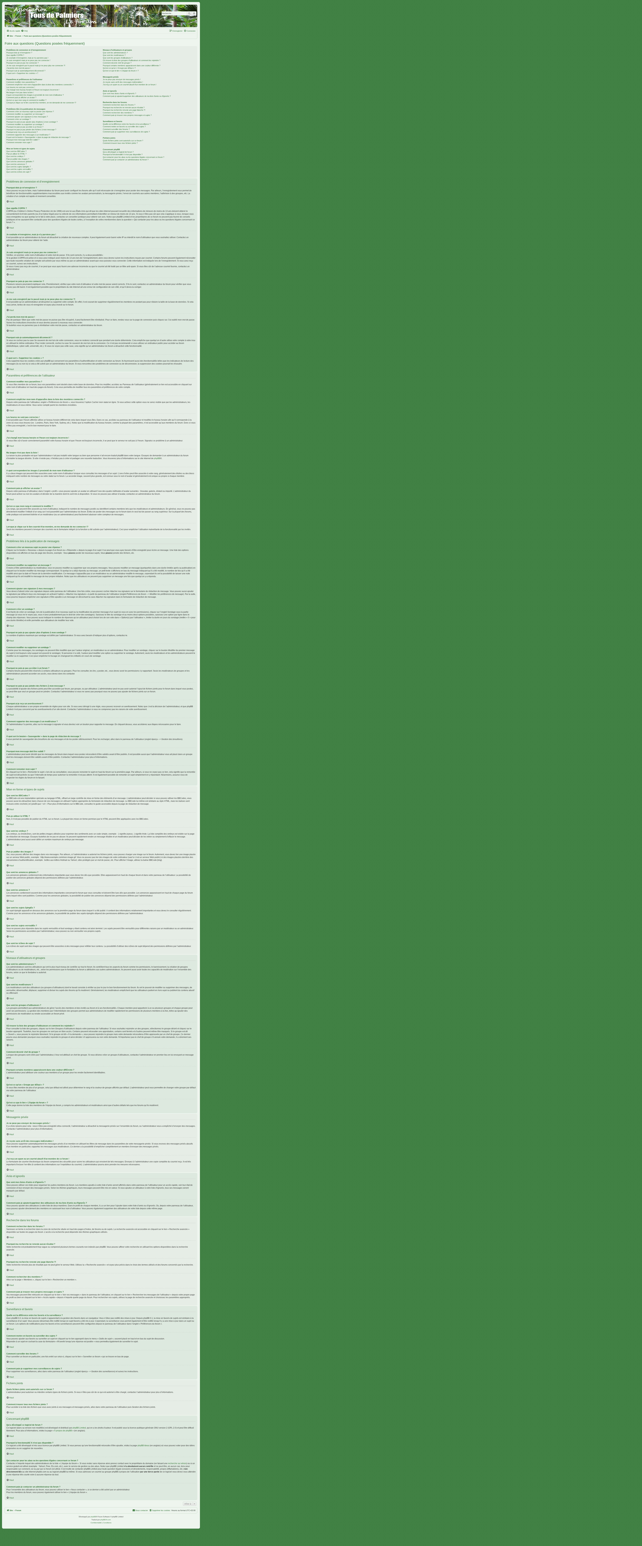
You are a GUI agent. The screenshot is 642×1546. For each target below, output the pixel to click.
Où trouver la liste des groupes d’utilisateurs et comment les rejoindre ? (131, 60)
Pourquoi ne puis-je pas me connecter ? (22, 63)
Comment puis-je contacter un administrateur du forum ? (125, 160)
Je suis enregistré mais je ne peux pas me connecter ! (28, 60)
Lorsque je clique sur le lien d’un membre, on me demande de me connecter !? (41, 103)
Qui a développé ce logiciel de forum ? (118, 152)
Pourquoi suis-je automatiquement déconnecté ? (25, 71)
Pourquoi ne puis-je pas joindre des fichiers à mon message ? (31, 130)
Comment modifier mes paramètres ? (21, 82)
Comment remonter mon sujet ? (19, 142)
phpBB (157, 458)
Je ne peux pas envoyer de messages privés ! (122, 79)
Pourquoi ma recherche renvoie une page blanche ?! (124, 110)
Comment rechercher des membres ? (118, 113)
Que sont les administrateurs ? (115, 53)
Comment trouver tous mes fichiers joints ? (120, 143)
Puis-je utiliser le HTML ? (16, 154)
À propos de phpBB (63, 1430)
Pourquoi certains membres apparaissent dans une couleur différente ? (131, 66)
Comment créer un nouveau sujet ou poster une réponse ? (30, 112)
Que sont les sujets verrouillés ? (19, 169)
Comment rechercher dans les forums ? (119, 105)
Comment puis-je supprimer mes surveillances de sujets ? (126, 132)
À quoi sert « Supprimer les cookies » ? (22, 73)
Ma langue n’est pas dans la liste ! (20, 92)
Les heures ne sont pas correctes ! (20, 87)
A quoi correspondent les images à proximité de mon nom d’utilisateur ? (35, 95)
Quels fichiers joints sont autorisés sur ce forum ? (123, 141)
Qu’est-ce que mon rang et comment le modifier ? (26, 100)
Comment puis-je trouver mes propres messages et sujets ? (127, 115)
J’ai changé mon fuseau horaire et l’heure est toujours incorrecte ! (32, 90)
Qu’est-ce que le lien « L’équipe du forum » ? (121, 71)
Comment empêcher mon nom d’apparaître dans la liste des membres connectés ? (39, 85)
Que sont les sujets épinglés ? (18, 167)
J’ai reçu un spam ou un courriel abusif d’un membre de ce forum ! (129, 85)
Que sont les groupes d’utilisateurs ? (117, 58)
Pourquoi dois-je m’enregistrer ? (19, 53)
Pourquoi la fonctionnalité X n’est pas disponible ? (122, 154)
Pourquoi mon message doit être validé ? (22, 140)
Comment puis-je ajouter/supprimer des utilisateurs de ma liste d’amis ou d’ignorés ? (137, 96)
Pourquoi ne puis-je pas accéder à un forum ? (24, 127)
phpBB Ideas (143, 1445)
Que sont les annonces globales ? (20, 161)
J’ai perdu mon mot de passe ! (18, 68)
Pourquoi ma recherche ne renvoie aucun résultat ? (123, 107)
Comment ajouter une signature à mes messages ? (27, 117)
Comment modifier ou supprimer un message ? (25, 114)
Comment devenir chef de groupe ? (117, 63)
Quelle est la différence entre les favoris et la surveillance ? (126, 124)
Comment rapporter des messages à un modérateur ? (28, 135)
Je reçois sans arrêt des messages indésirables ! (123, 82)
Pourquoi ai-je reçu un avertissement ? (22, 132)
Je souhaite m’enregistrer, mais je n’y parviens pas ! (27, 58)
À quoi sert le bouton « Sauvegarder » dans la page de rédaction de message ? (38, 137)
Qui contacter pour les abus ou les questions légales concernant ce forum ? (133, 157)
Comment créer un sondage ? (18, 119)
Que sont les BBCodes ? (16, 151)
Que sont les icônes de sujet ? (18, 172)
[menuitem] (24, 31)
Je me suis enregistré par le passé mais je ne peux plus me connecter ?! (35, 66)
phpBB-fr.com (105, 1520)
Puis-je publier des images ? (17, 159)
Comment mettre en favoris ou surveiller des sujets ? (124, 127)
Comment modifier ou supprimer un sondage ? (25, 124)
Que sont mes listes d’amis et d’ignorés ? (119, 93)
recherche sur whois (177, 1463)
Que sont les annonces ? (16, 164)
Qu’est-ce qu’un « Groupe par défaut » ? (119, 68)
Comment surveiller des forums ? (116, 129)
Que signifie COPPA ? (15, 55)
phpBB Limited (79, 1428)
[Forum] (101, 16)
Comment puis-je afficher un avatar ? (21, 97)
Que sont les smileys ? (15, 156)
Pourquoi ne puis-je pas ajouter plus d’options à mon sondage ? (32, 122)
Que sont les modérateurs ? (114, 55)
